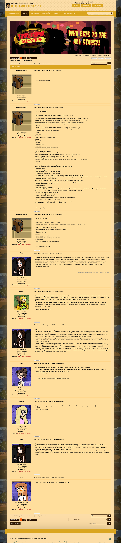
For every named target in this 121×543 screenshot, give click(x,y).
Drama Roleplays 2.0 (26, 6)
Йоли (21, 253)
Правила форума (97, 55)
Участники (88, 55)
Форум (11, 63)
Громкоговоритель (27, 60)
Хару (21, 363)
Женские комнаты (49, 63)
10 (63, 477)
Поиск (105, 55)
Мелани (21, 291)
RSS (91, 3)
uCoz (45, 538)
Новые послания (79, 55)
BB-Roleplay (17, 63)
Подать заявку (86, 5)
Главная (76, 5)
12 (33, 58)
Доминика (21, 401)
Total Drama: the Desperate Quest (29, 63)
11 (30, 58)
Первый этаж (41, 63)
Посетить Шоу (97, 5)
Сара (21, 477)
